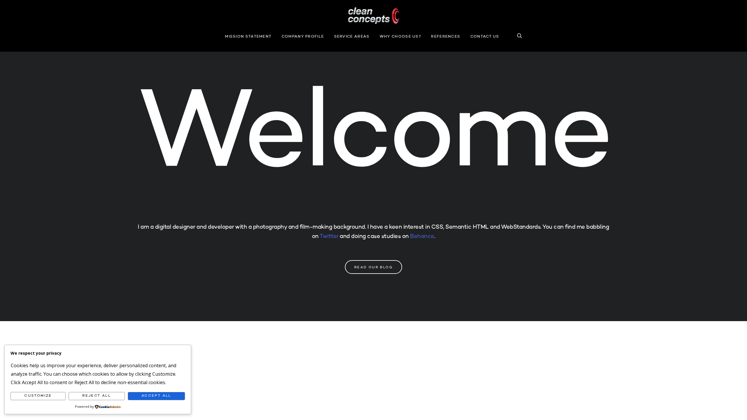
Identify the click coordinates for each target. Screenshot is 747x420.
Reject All (96, 396)
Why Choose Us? (400, 36)
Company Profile (303, 36)
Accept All (156, 396)
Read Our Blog (373, 267)
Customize (38, 396)
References (445, 36)
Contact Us (484, 36)
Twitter (329, 236)
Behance (422, 236)
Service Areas (352, 36)
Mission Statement (248, 36)
